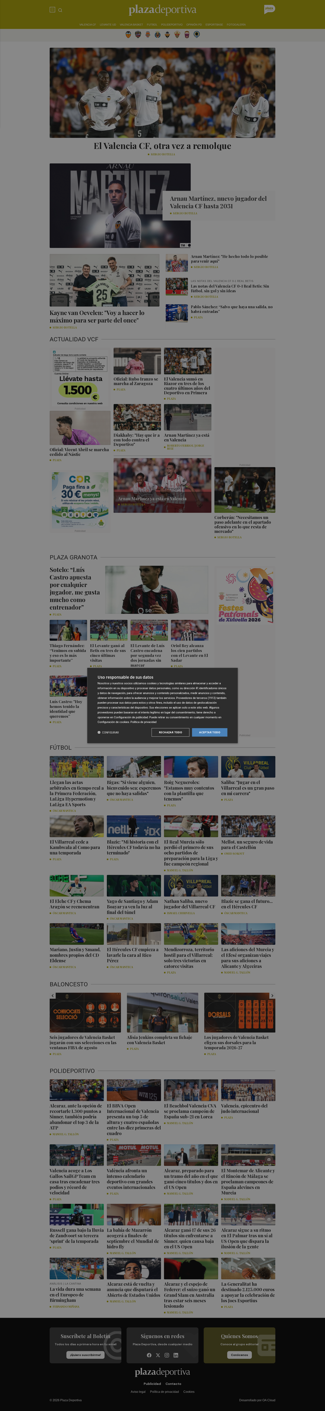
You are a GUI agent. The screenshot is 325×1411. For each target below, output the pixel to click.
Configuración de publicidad (131, 717)
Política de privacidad (143, 722)
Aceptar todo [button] (209, 732)
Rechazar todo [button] (170, 732)
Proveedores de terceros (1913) (196, 697)
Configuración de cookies (113, 722)
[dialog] (162, 705)
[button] (108, 732)
